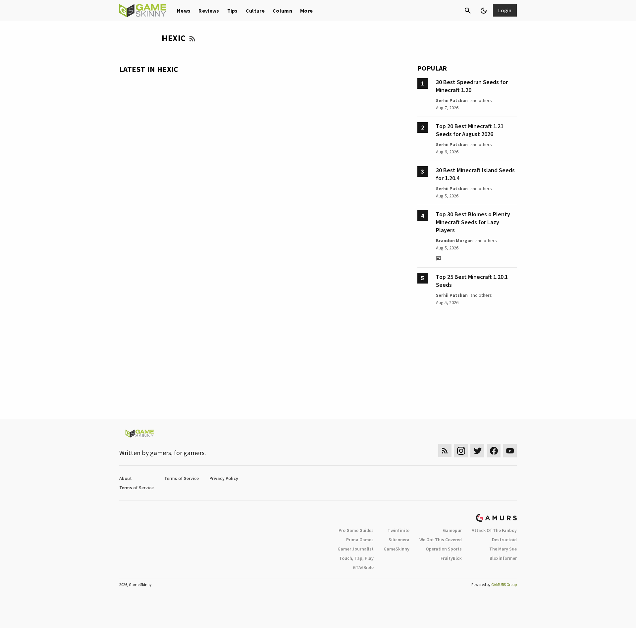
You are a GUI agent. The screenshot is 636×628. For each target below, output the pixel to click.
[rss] (444, 450)
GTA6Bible (363, 567)
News (183, 10)
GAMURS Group (504, 584)
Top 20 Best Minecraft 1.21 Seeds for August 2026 (470, 130)
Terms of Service (181, 478)
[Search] (467, 10)
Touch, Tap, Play (356, 558)
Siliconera (399, 540)
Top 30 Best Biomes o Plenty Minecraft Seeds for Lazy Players (473, 222)
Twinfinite (398, 530)
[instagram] (461, 450)
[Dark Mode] (483, 10)
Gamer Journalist (356, 549)
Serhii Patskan (452, 100)
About (125, 478)
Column (282, 10)
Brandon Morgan (454, 240)
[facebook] (494, 450)
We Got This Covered (440, 540)
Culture (255, 10)
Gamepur (452, 530)
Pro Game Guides (356, 530)
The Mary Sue (503, 549)
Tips (232, 10)
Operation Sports (444, 549)
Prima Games (360, 540)
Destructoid (504, 540)
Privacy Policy (223, 478)
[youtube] (510, 450)
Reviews (208, 10)
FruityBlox (451, 558)
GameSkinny (396, 549)
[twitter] (477, 450)
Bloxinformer (503, 558)
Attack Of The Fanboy (494, 530)
